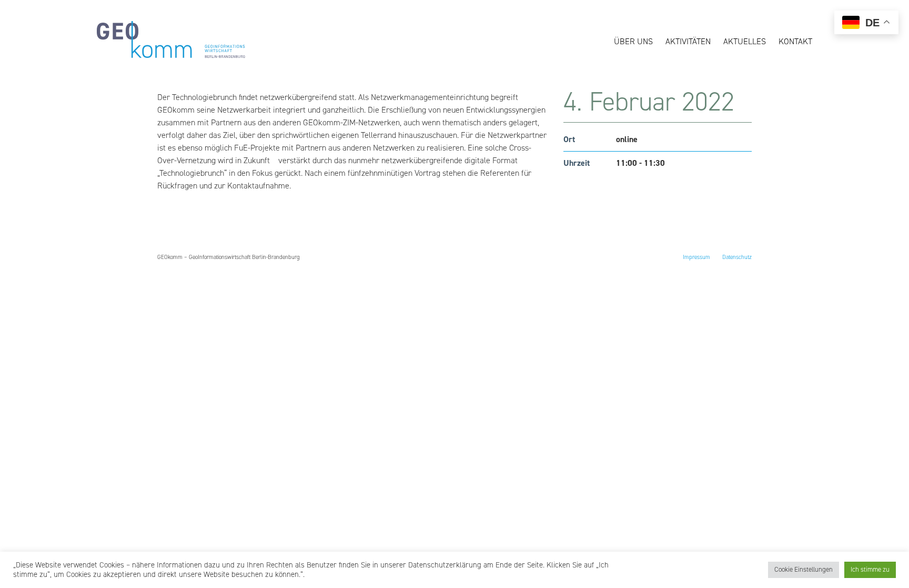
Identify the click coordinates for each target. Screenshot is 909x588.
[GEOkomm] (171, 55)
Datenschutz (737, 257)
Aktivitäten (688, 41)
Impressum (696, 257)
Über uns (633, 41)
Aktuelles (744, 41)
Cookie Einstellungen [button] (803, 569)
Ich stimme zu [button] (870, 569)
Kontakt (795, 41)
